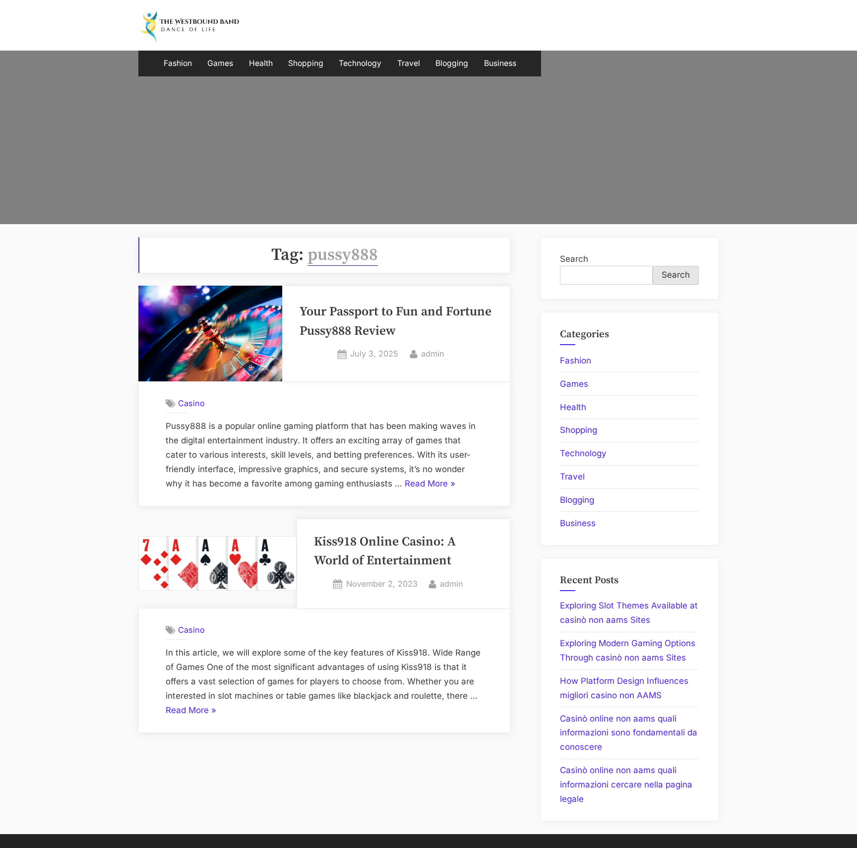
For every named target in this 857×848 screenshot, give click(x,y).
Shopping (305, 63)
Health (261, 63)
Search (574, 259)
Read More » (430, 484)
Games (220, 63)
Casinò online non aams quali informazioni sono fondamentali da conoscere (628, 733)
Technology (360, 63)
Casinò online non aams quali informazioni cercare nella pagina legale (626, 784)
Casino (191, 403)
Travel (408, 63)
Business (500, 63)
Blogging (451, 63)
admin (432, 353)
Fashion (178, 63)
